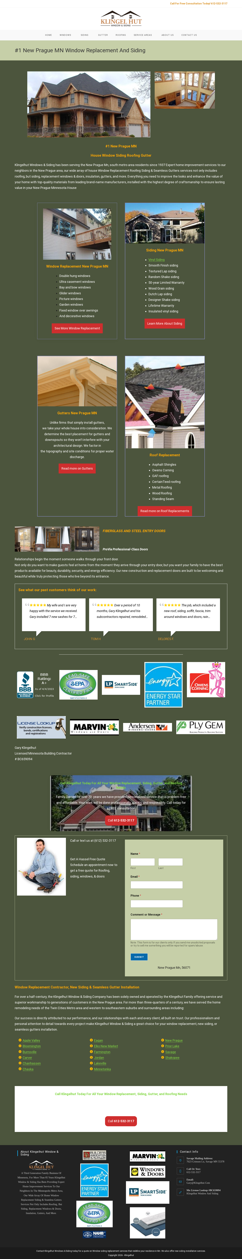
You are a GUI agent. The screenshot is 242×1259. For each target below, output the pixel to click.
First (133, 868)
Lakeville (100, 1063)
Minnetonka (102, 1069)
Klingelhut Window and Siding (202, 1193)
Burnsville (29, 1052)
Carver (27, 1057)
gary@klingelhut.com (198, 1183)
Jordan (99, 1057)
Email (135, 876)
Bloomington (32, 1046)
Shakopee (172, 1057)
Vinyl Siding (156, 260)
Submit (139, 957)
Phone (136, 895)
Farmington (102, 1052)
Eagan (98, 1040)
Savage (170, 1052)
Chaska (28, 1069)
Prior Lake (172, 1046)
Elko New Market (106, 1046)
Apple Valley (31, 1040)
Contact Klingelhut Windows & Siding (54, 1251)
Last (161, 868)
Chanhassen (32, 1063)
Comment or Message (146, 914)
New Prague (174, 1040)
